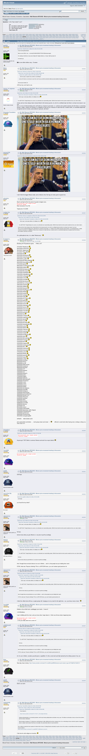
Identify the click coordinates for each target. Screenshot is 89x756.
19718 (7, 37)
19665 (60, 34)
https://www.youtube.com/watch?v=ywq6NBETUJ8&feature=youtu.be (32, 729)
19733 (56, 37)
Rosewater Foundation (9, 112)
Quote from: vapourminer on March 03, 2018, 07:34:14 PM (29, 544)
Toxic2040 (37, 241)
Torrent (22, 11)
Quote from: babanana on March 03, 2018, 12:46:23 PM (29, 71)
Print (84, 38)
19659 (40, 34)
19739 (76, 37)
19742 (10, 39)
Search (14, 13)
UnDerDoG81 (6, 702)
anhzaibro (6, 198)
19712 (64, 36)
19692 (73, 35)
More (27, 13)
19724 (27, 37)
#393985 (84, 153)
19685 (50, 35)
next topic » (84, 36)
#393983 (84, 89)
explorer (29, 541)
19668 (69, 34)
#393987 (84, 213)
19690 (66, 35)
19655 (27, 34)
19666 (63, 34)
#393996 (84, 605)
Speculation (26, 16)
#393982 (84, 68)
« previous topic (83, 35)
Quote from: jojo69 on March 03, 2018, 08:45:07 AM (30, 74)
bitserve (31, 241)
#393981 (84, 46)
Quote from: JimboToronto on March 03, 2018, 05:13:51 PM (29, 48)
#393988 (84, 240)
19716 (77, 36)
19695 (7, 36)
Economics (19, 16)
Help (11, 13)
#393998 (84, 660)
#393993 (84, 517)
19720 (14, 37)
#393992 (84, 494)
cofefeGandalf (7, 625)
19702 (31, 36)
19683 (43, 35)
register (21, 8)
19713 (67, 36)
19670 (76, 34)
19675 (17, 35)
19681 (37, 35)
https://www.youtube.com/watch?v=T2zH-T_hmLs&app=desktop (33, 713)
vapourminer (6, 516)
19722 (20, 37)
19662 (50, 34)
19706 (44, 36)
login (17, 8)
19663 (53, 34)
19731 (50, 37)
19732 (53, 37)
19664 (56, 34)
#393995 (84, 570)
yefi (25, 90)
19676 (20, 35)
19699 (20, 36)
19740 (4, 39)
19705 (41, 36)
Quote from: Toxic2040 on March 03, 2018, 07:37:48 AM (29, 433)
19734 (60, 37)
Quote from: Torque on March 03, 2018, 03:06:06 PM (29, 707)
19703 (34, 36)
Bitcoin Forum (6, 16)
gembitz (5, 45)
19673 (10, 35)
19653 (20, 34)
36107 (41, 39)
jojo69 (5, 471)
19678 (27, 35)
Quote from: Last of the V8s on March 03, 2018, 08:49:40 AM (31, 73)
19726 (33, 37)
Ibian (4, 659)
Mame (5, 68)
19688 (60, 35)
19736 (66, 37)
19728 (40, 37)
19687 (56, 35)
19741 (7, 39)
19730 (47, 37)
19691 (70, 35)
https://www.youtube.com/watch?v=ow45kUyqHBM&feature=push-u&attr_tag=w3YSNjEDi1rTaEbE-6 (54, 663)
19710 (57, 36)
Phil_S (26, 241)
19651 (13, 34)
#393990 (84, 451)
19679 (30, 35)
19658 (36, 34)
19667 (66, 34)
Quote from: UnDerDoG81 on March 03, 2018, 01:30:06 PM (32, 709)
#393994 (84, 540)
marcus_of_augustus (9, 88)
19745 (20, 39)
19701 (27, 36)
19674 (14, 35)
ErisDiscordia (27, 606)
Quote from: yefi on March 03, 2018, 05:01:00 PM (27, 93)
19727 (37, 37)
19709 (54, 36)
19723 (23, 37)
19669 (73, 34)
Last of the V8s (7, 493)
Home (6, 13)
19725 (30, 37)
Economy (13, 16)
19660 (43, 34)
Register (23, 13)
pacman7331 (6, 152)
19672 (7, 35)
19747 (27, 39)
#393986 (84, 199)
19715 (73, 36)
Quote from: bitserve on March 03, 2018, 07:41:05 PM (28, 573)
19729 (43, 37)
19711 (60, 36)
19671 (4, 35)
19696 (10, 36)
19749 (33, 39)
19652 (17, 34)
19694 (4, 36)
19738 (73, 37)
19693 (76, 35)
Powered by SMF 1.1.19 (36, 753)
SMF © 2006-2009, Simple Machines (50, 753)
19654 (23, 34)
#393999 (84, 680)
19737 (70, 37)
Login (18, 13)
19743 (14, 39)
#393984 (84, 113)
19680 (33, 35)
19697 (14, 36)
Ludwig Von (6, 212)
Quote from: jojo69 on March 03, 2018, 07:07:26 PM (28, 496)
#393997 (84, 625)
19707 (47, 36)
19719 (10, 37)
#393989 (84, 430)
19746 (23, 39)
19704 (37, 36)
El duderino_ (6, 239)
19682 (40, 35)
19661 (46, 34)
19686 (53, 35)
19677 (23, 35)
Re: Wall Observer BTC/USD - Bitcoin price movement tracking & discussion (40, 45)
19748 (30, 39)
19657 (33, 34)
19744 (17, 39)
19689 (63, 35)
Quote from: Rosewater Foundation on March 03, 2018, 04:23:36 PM (33, 94)
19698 (17, 36)
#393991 (84, 471)
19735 (63, 37)
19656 (30, 34)
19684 (47, 35)
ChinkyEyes (6, 430)
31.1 (19, 11)
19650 (10, 34)
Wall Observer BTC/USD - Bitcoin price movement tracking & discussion (49, 16)
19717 (4, 37)
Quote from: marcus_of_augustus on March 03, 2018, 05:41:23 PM (31, 215)
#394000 (84, 703)
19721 (17, 37)
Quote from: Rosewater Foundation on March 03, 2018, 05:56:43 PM (31, 155)
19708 (50, 36)
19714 (70, 36)
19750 (37, 39)
